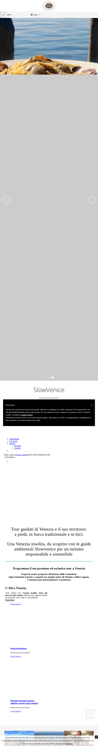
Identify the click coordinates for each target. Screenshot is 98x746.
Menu (9, 15)
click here (69, 744)
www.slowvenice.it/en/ (49, 397)
